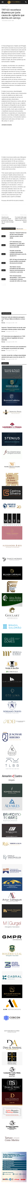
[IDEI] (14, 729)
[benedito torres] (12, 823)
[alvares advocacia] (12, 499)
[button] (2, 2)
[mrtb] (12, 526)
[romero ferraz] (12, 796)
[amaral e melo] (12, 512)
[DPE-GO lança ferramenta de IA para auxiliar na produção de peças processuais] (5, 261)
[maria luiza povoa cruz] (12, 1065)
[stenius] (12, 445)
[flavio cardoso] (12, 593)
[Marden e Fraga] (12, 432)
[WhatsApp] (13, 24)
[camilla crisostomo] (12, 539)
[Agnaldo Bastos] (12, 997)
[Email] (16, 24)
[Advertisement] (14, 142)
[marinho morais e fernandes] (12, 472)
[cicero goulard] (12, 619)
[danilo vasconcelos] (12, 863)
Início (2, 6)
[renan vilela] (12, 1038)
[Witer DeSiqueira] (12, 890)
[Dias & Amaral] (12, 1051)
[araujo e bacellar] (12, 673)
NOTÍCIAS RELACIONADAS (8, 228)
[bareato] (12, 917)
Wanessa (3, 322)
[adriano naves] (12, 713)
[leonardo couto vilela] (12, 1078)
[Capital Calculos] (12, 686)
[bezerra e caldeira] (12, 405)
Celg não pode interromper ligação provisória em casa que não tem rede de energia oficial (7, 220)
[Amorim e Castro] (12, 783)
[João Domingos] (12, 1105)
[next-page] (5, 285)
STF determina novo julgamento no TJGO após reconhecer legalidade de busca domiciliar (13, 338)
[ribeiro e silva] (12, 850)
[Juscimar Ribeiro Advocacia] (12, 743)
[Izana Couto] (12, 1132)
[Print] (20, 24)
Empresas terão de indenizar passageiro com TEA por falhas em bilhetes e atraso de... (13, 318)
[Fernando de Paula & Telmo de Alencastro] (12, 378)
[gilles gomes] (12, 646)
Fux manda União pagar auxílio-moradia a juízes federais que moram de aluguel (21, 219)
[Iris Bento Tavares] (12, 837)
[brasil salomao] (12, 633)
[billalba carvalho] (12, 579)
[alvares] (12, 810)
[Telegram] (23, 24)
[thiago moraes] (12, 566)
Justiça (6, 6)
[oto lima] (12, 700)
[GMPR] (12, 944)
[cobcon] (12, 1024)
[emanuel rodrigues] (12, 877)
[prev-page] (2, 285)
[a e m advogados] (12, 1011)
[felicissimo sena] (12, 459)
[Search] (26, 2)
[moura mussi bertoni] (12, 971)
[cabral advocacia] (12, 984)
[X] (6, 24)
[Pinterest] (9, 24)
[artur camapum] (12, 904)
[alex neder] (12, 606)
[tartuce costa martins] (12, 1145)
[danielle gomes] (12, 1091)
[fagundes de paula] (12, 392)
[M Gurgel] (12, 930)
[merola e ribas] (12, 659)
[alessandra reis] (12, 552)
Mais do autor (20, 228)
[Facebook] (2, 24)
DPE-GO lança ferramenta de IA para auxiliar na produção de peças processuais (18, 261)
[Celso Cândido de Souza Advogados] (12, 485)
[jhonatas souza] (12, 418)
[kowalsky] (12, 756)
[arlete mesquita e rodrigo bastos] (12, 1118)
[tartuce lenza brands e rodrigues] (12, 770)
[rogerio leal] (12, 957)
